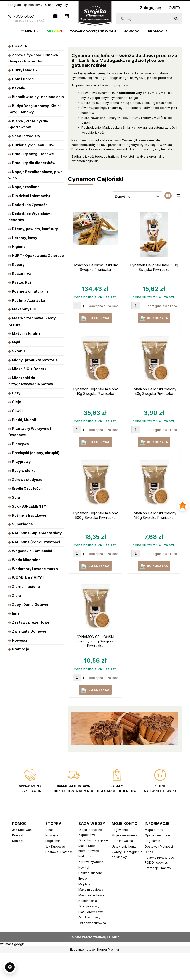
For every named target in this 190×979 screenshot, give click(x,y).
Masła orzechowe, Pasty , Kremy (33, 321)
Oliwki (17, 411)
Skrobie (18, 351)
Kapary (18, 264)
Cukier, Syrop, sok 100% (33, 145)
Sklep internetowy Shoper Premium (95, 949)
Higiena (18, 247)
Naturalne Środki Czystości (36, 542)
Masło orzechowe (91, 895)
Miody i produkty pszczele (35, 360)
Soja (16, 497)
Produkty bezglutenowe (33, 154)
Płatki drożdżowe (91, 912)
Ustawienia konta (124, 846)
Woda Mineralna (26, 560)
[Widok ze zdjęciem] (168, 195)
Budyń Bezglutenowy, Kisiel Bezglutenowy (34, 109)
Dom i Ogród (23, 79)
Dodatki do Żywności (30, 205)
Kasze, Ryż (21, 282)
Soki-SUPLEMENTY (29, 506)
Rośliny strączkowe (29, 515)
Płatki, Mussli (24, 420)
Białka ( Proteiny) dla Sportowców (28, 124)
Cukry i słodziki (25, 70)
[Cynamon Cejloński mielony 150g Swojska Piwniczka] (154, 483)
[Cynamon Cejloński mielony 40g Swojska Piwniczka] (154, 359)
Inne (16, 613)
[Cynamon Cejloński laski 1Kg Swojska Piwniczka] (95, 235)
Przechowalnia (122, 841)
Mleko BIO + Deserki (29, 369)
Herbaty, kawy (24, 238)
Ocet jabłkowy (88, 906)
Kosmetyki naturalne (30, 291)
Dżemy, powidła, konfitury (35, 229)
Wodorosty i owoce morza (35, 569)
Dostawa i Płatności (59, 852)
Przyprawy (21, 461)
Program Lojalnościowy (25, 5)
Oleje (16, 402)
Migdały (84, 884)
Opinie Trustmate (157, 835)
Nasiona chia (87, 901)
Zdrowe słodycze (27, 479)
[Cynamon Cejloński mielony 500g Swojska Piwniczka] (95, 483)
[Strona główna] (95, 12)
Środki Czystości (27, 488)
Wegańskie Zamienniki (32, 551)
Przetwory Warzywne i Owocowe (29, 432)
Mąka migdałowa (90, 889)
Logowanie (120, 830)
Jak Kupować (22, 830)
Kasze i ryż (21, 273)
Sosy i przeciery (26, 136)
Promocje (20, 649)
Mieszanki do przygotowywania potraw (30, 381)
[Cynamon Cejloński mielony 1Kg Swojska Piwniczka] (95, 359)
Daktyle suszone (90, 873)
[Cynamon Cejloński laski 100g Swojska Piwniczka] (154, 235)
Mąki (16, 342)
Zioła (16, 595)
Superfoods (22, 524)
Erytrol (83, 878)
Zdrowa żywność (90, 862)
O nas (49, 5)
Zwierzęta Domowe (29, 631)
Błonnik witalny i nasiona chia (38, 97)
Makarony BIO (24, 309)
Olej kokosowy (89, 917)
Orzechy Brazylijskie (93, 840)
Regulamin (53, 841)
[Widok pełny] (178, 195)
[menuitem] (30, 31)
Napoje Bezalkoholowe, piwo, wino (36, 175)
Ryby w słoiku (24, 470)
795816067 (28, 18)
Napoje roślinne (26, 187)
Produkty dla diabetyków (33, 163)
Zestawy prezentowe (30, 622)
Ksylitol (83, 867)
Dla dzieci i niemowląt (31, 196)
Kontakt (17, 835)
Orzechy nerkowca (92, 923)
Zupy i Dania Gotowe (30, 604)
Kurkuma (84, 856)
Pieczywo (20, 444)
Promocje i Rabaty (158, 868)
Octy (16, 393)
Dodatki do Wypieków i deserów (30, 217)
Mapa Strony (154, 830)
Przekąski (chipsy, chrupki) (35, 453)
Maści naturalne (26, 333)
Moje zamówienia (124, 835)
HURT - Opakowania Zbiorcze (38, 255)
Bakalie (18, 88)
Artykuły (62, 5)
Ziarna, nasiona (26, 586)
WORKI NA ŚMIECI (28, 578)
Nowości (19, 640)
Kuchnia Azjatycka (28, 300)
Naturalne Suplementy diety (37, 533)
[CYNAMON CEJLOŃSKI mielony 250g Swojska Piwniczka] (95, 607)
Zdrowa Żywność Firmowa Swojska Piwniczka (33, 58)
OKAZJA (19, 46)
